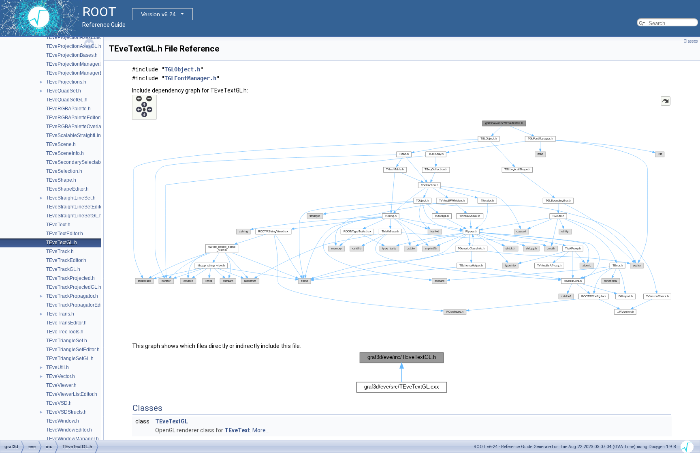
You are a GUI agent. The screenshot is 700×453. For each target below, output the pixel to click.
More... (260, 430)
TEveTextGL (171, 421)
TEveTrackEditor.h (66, 260)
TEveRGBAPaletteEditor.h (74, 117)
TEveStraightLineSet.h (71, 198)
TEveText (237, 430)
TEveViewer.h (61, 385)
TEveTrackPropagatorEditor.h (78, 305)
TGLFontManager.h (190, 78)
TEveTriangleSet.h (66, 341)
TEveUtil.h (57, 367)
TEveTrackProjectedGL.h (73, 287)
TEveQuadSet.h (63, 91)
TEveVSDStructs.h (66, 412)
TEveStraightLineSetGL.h (74, 216)
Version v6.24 (158, 14)
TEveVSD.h (59, 403)
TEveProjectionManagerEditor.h (81, 73)
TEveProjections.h (66, 82)
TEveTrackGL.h (63, 269)
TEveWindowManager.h (72, 439)
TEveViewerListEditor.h (71, 394)
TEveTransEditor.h (66, 323)
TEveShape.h (61, 180)
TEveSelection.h (64, 171)
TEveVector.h (60, 376)
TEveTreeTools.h (64, 332)
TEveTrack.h (60, 251)
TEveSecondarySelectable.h (77, 162)
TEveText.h (58, 225)
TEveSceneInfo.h (65, 153)
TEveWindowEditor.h (69, 430)
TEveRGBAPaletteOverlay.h (76, 126)
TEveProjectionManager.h (74, 64)
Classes (690, 41)
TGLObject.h (182, 69)
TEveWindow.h (62, 421)
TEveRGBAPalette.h (68, 109)
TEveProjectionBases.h (72, 55)
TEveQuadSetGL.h (67, 100)
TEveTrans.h (60, 314)
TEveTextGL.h (61, 242)
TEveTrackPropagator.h (72, 296)
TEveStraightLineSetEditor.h (77, 207)
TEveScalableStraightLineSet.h (80, 135)
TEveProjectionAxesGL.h (73, 46)
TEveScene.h (61, 144)
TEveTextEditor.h (64, 233)
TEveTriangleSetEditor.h (73, 349)
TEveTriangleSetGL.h (70, 358)
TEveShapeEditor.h (67, 189)
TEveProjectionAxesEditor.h (76, 37)
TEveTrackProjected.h (70, 278)
